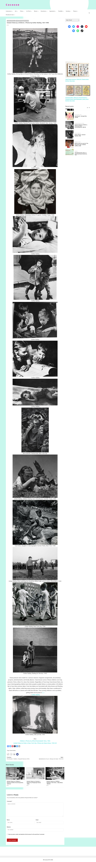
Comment (9, 801)
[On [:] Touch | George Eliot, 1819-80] (69, 113)
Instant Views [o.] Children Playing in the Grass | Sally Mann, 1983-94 (55, 782)
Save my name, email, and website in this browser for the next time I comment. (26, 834)
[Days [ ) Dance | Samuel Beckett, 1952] (69, 131)
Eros (78, 111)
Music (35, 11)
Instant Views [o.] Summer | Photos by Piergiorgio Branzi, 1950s (34, 782)
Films (21, 11)
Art (16, 11)
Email (37, 819)
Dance (76, 130)
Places (75, 11)
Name (8, 819)
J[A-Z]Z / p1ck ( (78, 139)
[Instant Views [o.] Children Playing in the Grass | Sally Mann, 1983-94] (55, 773)
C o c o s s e (12, 4)
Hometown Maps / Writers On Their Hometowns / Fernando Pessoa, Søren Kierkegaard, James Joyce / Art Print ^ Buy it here (77, 99)
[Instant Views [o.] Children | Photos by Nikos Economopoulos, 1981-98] (15, 773)
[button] (89, 13)
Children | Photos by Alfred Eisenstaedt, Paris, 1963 (35, 741)
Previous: (18, 758)
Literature (9, 11)
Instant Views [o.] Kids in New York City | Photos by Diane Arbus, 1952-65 (35, 743)
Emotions (43, 11)
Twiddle (60, 11)
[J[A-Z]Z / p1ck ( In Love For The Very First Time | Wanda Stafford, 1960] (69, 141)
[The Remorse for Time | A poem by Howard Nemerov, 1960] (69, 150)
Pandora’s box (10, 14)
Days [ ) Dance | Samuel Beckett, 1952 (80, 132)
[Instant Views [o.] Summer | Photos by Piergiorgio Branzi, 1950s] (35, 773)
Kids (17, 20)
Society (68, 11)
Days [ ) (79, 130)
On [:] (76, 111)
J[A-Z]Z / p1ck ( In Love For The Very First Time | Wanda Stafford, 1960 (81, 141)
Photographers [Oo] (24, 20)
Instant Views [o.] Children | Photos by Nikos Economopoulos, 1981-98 (15, 782)
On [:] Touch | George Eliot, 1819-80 (81, 114)
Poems (76, 148)
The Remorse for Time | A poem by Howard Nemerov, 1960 (81, 151)
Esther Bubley (36, 695)
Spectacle (52, 11)
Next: (51, 758)
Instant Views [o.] (11, 20)
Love (80, 111)
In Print (28, 11)
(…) (43, 692)
